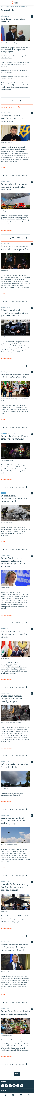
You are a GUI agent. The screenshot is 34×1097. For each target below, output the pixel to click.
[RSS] (17, 1085)
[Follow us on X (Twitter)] (10, 1085)
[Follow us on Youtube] (14, 1085)
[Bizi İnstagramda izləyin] (13, 1095)
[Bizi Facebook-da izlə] (5, 1095)
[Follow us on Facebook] (2, 1085)
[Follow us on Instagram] (6, 1085)
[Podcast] (21, 1085)
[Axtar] (28, 1095)
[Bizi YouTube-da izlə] (21, 1095)
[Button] (5, 101)
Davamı (17, 1073)
